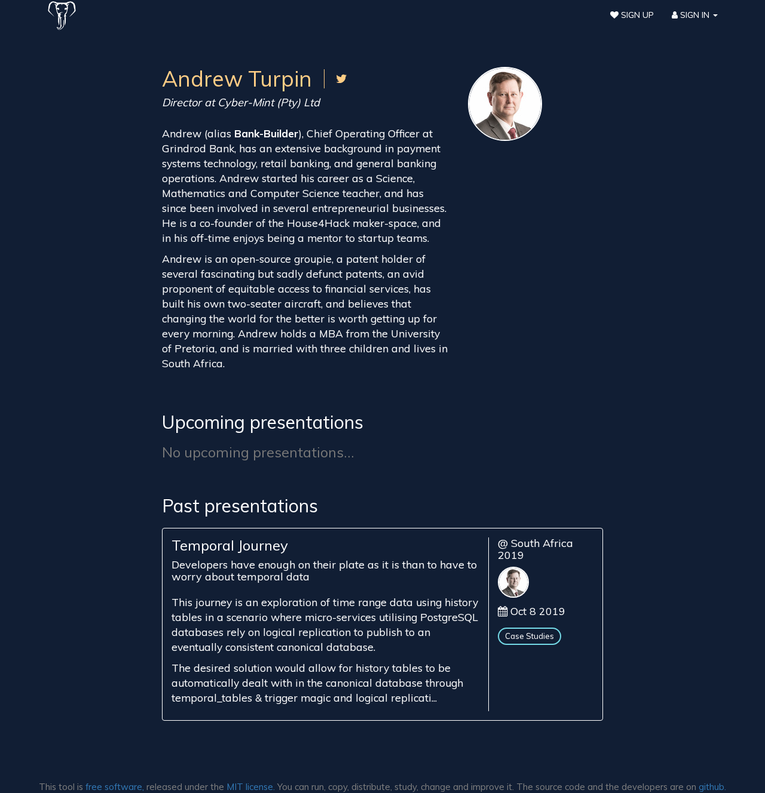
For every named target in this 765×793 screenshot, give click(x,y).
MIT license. (251, 786)
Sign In (695, 15)
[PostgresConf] (61, 15)
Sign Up (636, 15)
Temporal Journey (230, 545)
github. (712, 786)
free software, (114, 786)
